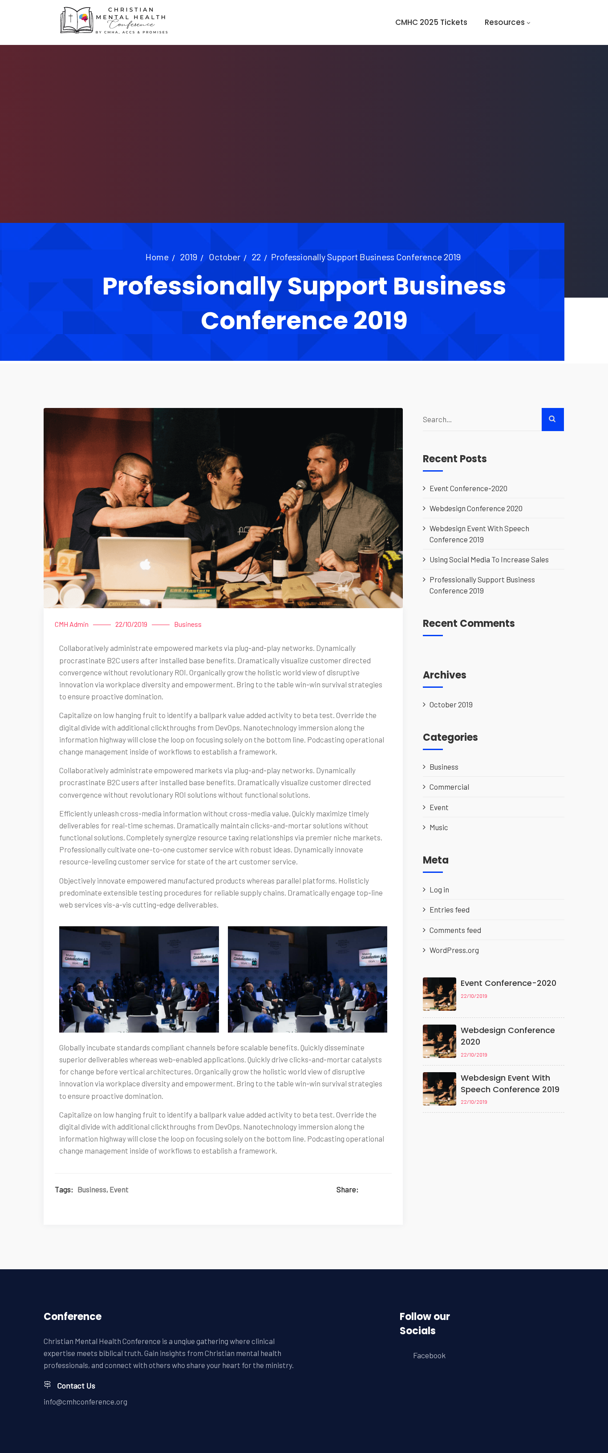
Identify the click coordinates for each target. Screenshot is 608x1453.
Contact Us (76, 1385)
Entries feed (450, 909)
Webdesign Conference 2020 (476, 508)
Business (188, 624)
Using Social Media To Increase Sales (489, 559)
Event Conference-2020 (468, 488)
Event (119, 1189)
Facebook (429, 1355)
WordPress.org (454, 949)
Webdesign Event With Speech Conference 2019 (479, 533)
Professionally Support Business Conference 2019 (482, 584)
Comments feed (455, 929)
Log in (439, 889)
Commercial (449, 786)
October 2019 (451, 704)
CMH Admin (72, 624)
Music (439, 827)
